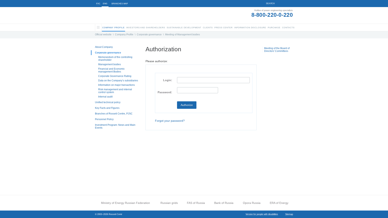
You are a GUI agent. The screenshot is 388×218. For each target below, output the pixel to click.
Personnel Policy (104, 119)
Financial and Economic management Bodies (111, 70)
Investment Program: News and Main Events (115, 126)
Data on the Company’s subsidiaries (118, 80)
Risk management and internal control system (115, 91)
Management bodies (109, 64)
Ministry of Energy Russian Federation (125, 202)
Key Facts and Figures (107, 108)
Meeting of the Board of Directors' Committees (277, 49)
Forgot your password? (170, 120)
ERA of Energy (279, 202)
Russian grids (169, 202)
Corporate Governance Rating (114, 76)
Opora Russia (251, 202)
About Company (104, 47)
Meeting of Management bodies (182, 34)
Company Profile (124, 34)
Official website (103, 34)
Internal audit (105, 96)
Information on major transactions (116, 85)
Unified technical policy (107, 102)
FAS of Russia (196, 202)
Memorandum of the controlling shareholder (115, 58)
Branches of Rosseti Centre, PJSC (114, 113)
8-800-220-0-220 (272, 15)
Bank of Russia (223, 202)
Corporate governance (149, 34)
